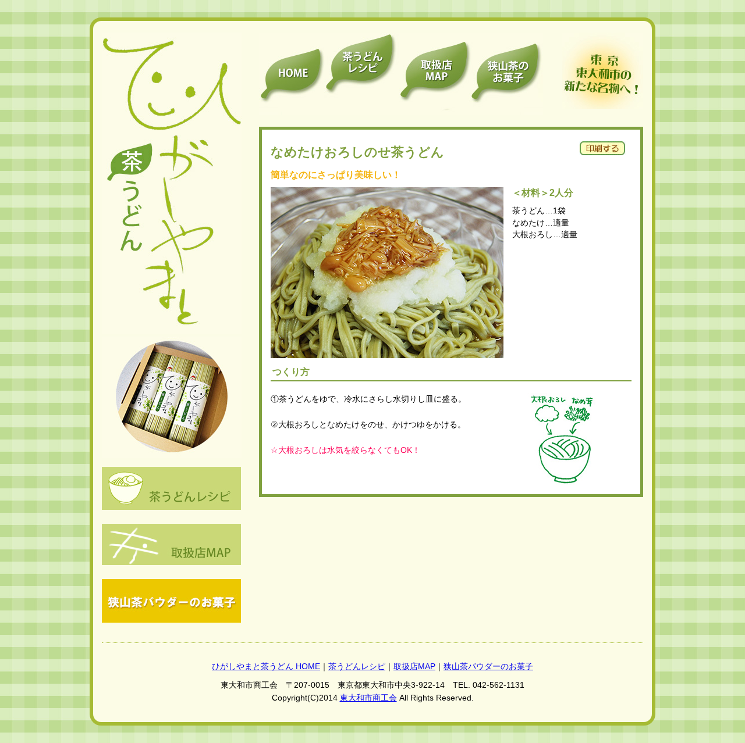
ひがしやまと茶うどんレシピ (360, 74)
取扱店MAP (414, 666)
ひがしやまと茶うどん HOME (266, 666)
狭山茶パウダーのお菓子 (507, 74)
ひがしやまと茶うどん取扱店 (433, 74)
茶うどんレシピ (356, 666)
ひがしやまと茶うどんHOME (291, 74)
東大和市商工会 (368, 698)
